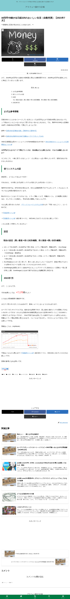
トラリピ (16, 374)
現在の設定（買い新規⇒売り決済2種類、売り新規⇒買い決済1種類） (37, 100)
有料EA (39, 374)
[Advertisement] (35, 392)
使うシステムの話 (18, 94)
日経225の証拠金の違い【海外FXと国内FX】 (21, 131)
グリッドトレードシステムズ (31, 204)
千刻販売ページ (8, 218)
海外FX (45, 374)
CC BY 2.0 (40, 54)
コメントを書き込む (35, 577)
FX (4, 374)
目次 (32, 87)
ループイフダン (24, 374)
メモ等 (9, 374)
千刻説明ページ (8, 213)
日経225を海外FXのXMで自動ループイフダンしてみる (25, 136)
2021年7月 (16, 102)
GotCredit (33, 54)
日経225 (33, 374)
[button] (35, 64)
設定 (14, 97)
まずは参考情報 (18, 91)
